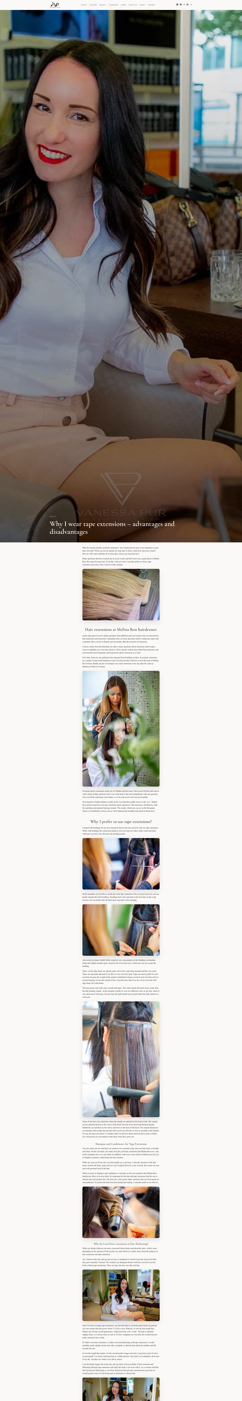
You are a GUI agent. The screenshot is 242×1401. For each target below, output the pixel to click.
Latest (84, 5)
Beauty (103, 5)
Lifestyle (133, 5)
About (142, 5)
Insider (151, 5)
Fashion (93, 5)
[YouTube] (181, 4)
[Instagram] (177, 4)
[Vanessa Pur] (55, 5)
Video (123, 5)
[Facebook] (187, 4)
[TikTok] (184, 4)
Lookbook (113, 5)
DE (191, 5)
